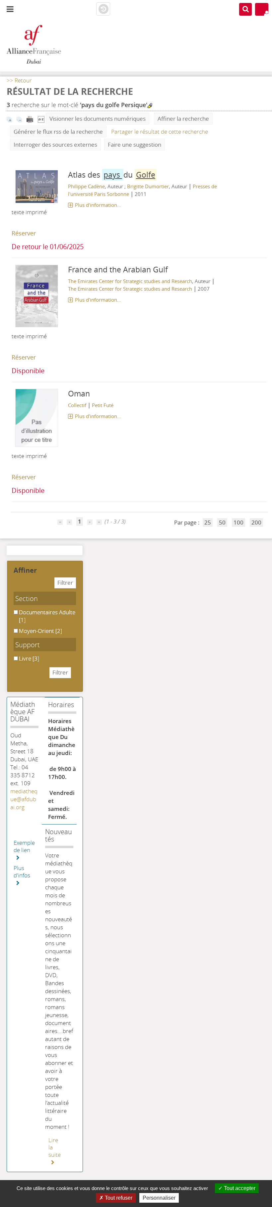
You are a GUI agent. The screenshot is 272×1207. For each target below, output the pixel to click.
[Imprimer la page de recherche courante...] (30, 118)
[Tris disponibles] (41, 118)
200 (256, 522)
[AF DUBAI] (45, 45)
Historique (103, 9)
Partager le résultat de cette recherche (159, 131)
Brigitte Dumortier (148, 186)
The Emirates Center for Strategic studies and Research (130, 281)
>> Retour (19, 80)
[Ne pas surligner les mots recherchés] (149, 105)
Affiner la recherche (183, 118)
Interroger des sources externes (55, 144)
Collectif (77, 405)
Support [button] (27, 644)
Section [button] (26, 598)
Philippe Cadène (86, 186)
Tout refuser (117, 1198)
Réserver (24, 233)
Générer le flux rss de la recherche (58, 131)
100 (238, 522)
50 (222, 522)
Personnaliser (159, 1198)
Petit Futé (102, 405)
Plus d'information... (98, 205)
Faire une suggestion (134, 144)
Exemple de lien (24, 846)
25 (207, 522)
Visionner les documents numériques (97, 118)
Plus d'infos (22, 871)
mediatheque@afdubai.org (23, 799)
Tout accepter (239, 1188)
